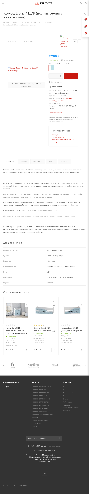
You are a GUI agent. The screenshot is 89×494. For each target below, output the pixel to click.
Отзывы (24, 161)
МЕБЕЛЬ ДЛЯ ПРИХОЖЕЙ (41, 399)
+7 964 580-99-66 (38, 446)
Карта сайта (67, 410)
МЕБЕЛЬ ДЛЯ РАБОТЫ (40, 402)
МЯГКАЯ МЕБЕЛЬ (38, 417)
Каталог (36, 382)
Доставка (64, 161)
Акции (6, 387)
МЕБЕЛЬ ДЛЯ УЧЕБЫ (40, 408)
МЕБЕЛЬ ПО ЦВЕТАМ (40, 411)
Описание (10, 161)
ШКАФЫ (35, 426)
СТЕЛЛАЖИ (36, 423)
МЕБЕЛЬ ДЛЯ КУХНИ (39, 396)
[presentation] (3, 326)
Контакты (66, 387)
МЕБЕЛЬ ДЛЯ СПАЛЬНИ (41, 405)
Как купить (37, 161)
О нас (65, 390)
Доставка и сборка (70, 393)
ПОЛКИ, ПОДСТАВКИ (40, 420)
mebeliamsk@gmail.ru (46, 450)
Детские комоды (58, 137)
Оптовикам (67, 396)
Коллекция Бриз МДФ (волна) (63, 139)
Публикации (67, 402)
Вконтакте (44, 473)
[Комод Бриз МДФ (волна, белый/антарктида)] (26, 69)
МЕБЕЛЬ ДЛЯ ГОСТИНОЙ (41, 387)
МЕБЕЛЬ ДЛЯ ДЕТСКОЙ (40, 393)
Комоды (55, 135)
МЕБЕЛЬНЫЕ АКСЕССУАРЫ (42, 414)
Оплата (51, 161)
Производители (11, 382)
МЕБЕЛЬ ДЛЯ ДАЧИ (39, 390)
